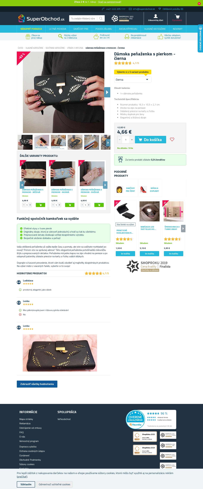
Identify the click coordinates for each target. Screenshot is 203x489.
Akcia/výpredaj (128, 29)
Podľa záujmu (103, 29)
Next (108, 142)
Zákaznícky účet (155, 20)
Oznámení (24, 455)
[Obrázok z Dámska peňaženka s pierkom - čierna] (25, 142)
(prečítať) (22, 477)
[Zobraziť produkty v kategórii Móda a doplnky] (143, 189)
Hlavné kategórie (155, 29)
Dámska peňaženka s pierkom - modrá (62, 190)
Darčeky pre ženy (130, 189)
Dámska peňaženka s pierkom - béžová (32, 190)
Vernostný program (29, 441)
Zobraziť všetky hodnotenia (37, 384)
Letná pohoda (57, 29)
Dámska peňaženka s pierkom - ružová (91, 190)
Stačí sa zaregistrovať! (109, 2)
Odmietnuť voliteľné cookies (54, 484)
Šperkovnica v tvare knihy (172, 228)
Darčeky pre (80, 29)
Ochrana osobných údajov (32, 451)
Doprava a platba (27, 446)
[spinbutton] (125, 139)
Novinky (177, 29)
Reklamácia (24, 423)
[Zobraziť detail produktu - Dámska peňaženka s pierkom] (33, 174)
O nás (22, 436)
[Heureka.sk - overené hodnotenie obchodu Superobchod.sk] (151, 428)
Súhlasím (26, 484)
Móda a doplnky (154, 189)
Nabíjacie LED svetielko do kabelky (147, 228)
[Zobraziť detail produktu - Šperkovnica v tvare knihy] (173, 211)
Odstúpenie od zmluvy (30, 428)
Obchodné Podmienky (30, 460)
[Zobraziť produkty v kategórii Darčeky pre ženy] (119, 189)
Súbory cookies (26, 464)
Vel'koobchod (64, 419)
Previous (22, 185)
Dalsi (107, 92)
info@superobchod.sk (144, 9)
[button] (131, 139)
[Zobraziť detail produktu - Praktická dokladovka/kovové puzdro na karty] (125, 211)
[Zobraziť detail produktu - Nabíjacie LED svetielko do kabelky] (149, 211)
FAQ (21, 432)
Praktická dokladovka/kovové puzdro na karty (125, 231)
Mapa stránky (26, 419)
